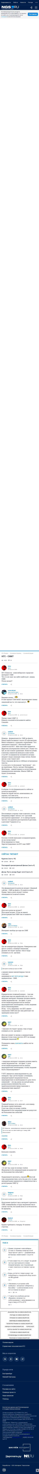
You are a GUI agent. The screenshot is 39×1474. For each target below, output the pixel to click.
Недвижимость (6, 2)
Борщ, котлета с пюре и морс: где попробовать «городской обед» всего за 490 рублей (22, 1275)
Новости (23, 2)
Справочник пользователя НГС (13, 1346)
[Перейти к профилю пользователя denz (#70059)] (4, 667)
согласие (4, 16)
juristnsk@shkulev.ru (26, 1435)
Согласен (33, 14)
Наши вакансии (7, 1396)
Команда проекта (8, 1392)
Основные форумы (15, 653)
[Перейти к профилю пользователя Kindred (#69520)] (4, 1219)
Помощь (5, 1399)
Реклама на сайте (8, 1389)
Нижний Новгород (8, 1377)
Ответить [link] (4, 684)
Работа (15, 2)
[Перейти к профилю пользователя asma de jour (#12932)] (4, 692)
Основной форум (28, 653)
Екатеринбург (7, 1374)
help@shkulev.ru (17, 1437)
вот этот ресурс (17, 976)
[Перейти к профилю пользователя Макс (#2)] (4, 1123)
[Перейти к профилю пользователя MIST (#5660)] (4, 1023)
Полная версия (7, 1342)
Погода (30, 2)
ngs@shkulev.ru (27, 1432)
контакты (19, 1043)
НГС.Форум (5, 653)
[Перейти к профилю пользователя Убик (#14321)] (4, 925)
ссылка (4, 1136)
